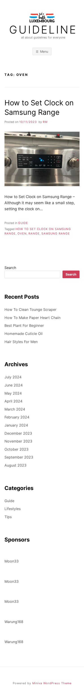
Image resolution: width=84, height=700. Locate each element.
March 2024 (14, 409)
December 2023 (18, 433)
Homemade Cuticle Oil (23, 333)
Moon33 (11, 561)
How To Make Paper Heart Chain (32, 317)
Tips (8, 517)
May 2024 (13, 393)
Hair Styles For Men (21, 341)
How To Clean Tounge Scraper (30, 309)
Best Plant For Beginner (24, 325)
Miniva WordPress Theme (51, 683)
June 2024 (13, 385)
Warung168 (13, 621)
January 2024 (16, 425)
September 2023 (18, 457)
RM (45, 122)
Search (10, 267)
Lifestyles (12, 508)
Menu (44, 51)
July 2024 (13, 377)
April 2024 (13, 401)
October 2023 (16, 449)
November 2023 (18, 441)
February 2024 (16, 417)
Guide (23, 223)
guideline (43, 29)
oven (22, 233)
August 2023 (15, 465)
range (34, 233)
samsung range (55, 233)
